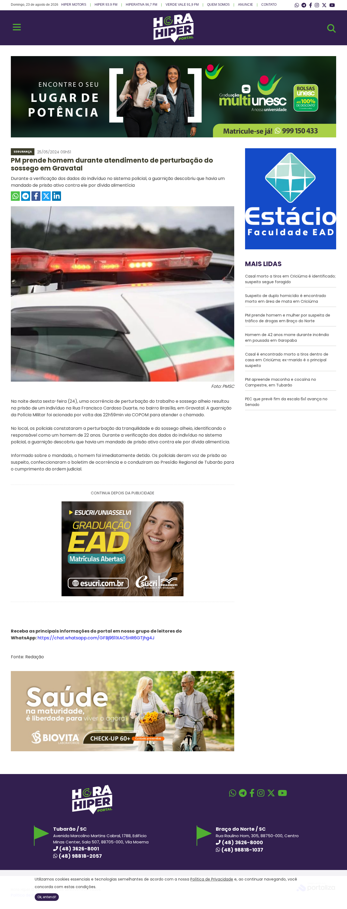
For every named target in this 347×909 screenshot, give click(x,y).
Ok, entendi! (46, 897)
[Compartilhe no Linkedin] (56, 196)
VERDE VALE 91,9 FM (182, 5)
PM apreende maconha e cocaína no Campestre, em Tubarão (280, 382)
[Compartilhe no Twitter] (46, 196)
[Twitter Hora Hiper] (324, 5)
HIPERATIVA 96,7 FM (141, 5)
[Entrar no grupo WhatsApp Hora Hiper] (297, 5)
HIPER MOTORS (73, 5)
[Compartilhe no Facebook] (35, 196)
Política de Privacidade (211, 879)
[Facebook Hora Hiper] (310, 5)
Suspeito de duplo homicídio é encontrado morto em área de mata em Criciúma (285, 298)
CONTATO (269, 5)
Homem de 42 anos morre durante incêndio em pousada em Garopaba (287, 337)
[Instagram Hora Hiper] (317, 5)
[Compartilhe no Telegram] (25, 196)
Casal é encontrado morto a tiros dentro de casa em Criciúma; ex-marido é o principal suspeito (286, 360)
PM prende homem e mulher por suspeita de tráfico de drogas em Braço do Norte (287, 318)
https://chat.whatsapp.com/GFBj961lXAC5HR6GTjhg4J (96, 638)
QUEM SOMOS (218, 5)
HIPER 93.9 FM (106, 5)
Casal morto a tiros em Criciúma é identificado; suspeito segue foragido (290, 279)
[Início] (173, 41)
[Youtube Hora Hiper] (332, 5)
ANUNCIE (245, 5)
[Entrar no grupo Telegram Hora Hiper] (303, 5)
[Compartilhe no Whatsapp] (15, 196)
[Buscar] (331, 28)
